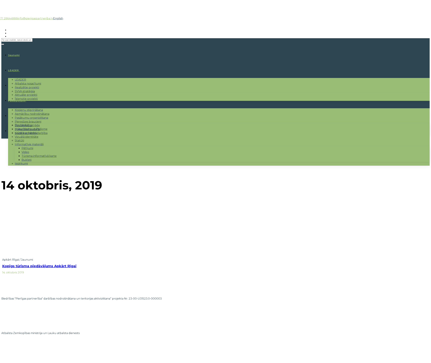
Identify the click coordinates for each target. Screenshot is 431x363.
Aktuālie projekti (26, 94)
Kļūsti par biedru (26, 133)
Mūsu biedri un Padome (31, 129)
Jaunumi (27, 259)
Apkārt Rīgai (10, 259)
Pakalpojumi (16, 100)
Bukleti (26, 159)
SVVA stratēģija (25, 91)
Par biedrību (23, 125)
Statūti (19, 140)
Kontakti (14, 131)
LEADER (13, 70)
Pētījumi (27, 148)
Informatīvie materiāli (29, 144)
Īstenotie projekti (26, 98)
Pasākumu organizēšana (31, 117)
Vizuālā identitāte (26, 136)
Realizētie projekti (27, 87)
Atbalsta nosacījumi (28, 83)
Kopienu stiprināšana (29, 110)
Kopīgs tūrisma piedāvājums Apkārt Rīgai (39, 266)
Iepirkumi (21, 163)
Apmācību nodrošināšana (32, 114)
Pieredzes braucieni (28, 121)
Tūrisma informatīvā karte (39, 156)
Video (25, 152)
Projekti (13, 85)
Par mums (15, 115)
